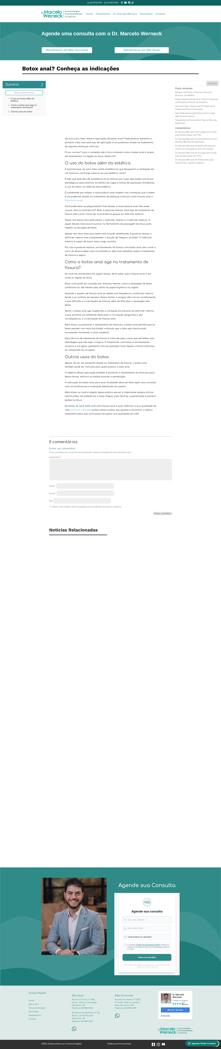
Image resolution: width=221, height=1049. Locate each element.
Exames (73, 838)
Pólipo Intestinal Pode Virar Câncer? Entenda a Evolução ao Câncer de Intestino (96, 729)
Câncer (67, 733)
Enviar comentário (162, 513)
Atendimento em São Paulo (142, 50)
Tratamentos (103, 14)
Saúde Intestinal (85, 628)
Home (89, 14)
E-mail (52, 493)
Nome (52, 486)
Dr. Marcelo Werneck (125, 14)
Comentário (55, 457)
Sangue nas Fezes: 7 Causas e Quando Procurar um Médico (84, 624)
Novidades (146, 14)
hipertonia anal (73, 200)
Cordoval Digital (73, 1044)
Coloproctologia (70, 628)
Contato (160, 14)
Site (51, 501)
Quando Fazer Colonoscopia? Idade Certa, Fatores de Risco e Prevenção (92, 834)
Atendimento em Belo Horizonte (67, 50)
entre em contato (80, 410)
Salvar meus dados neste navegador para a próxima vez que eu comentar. (87, 507)
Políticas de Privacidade (119, 1044)
